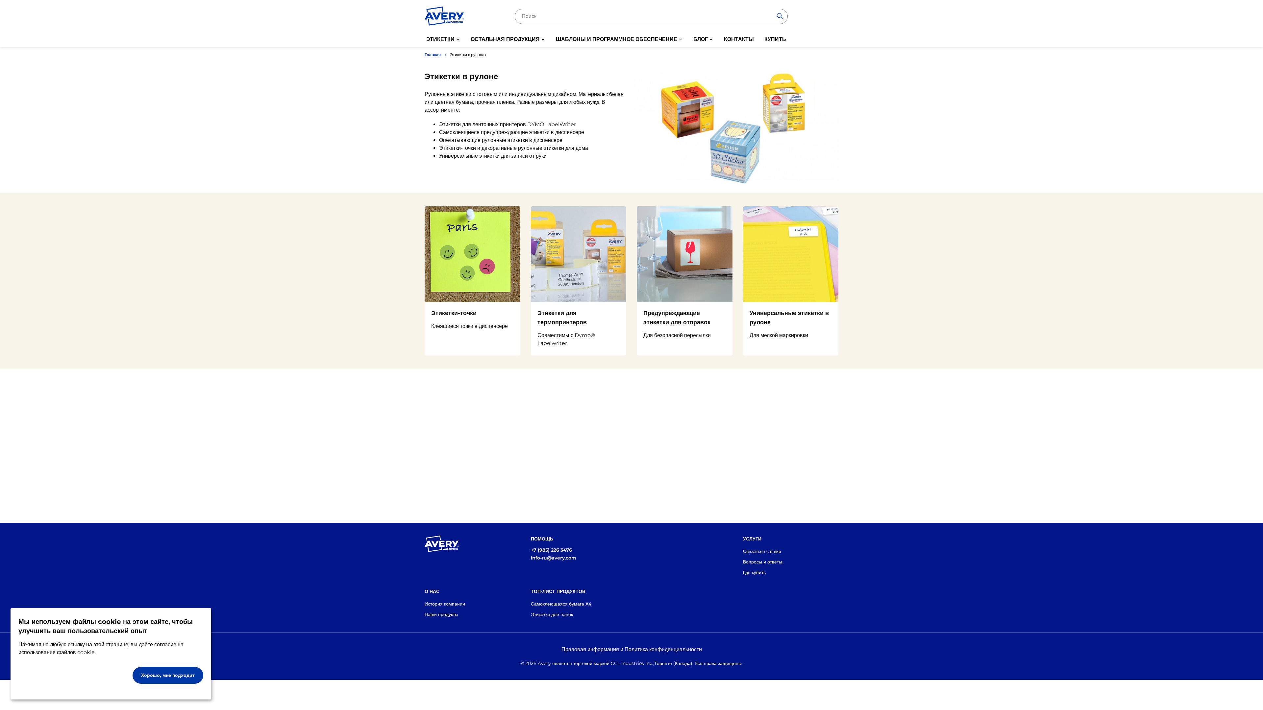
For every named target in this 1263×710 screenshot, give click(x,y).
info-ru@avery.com (553, 558)
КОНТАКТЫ (739, 39)
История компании (445, 604)
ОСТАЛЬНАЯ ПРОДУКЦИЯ (505, 39)
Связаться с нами (762, 551)
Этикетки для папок (552, 614)
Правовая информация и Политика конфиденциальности (631, 649)
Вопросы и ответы (762, 562)
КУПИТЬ (775, 39)
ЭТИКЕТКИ (440, 39)
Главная (433, 54)
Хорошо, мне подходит (168, 675)
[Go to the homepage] (444, 17)
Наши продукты (441, 614)
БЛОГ (700, 39)
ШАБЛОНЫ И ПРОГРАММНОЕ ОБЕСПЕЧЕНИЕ (616, 39)
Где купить (754, 572)
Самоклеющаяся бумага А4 (561, 604)
